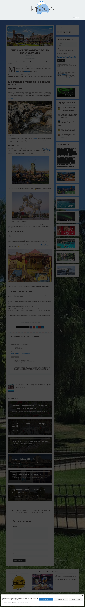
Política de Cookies (5, 604)
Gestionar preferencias (76, 599)
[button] (82, 596)
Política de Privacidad (13, 604)
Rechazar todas (61, 599)
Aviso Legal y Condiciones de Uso (23, 604)
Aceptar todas (45, 599)
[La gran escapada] (42, 8)
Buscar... (75, 17)
